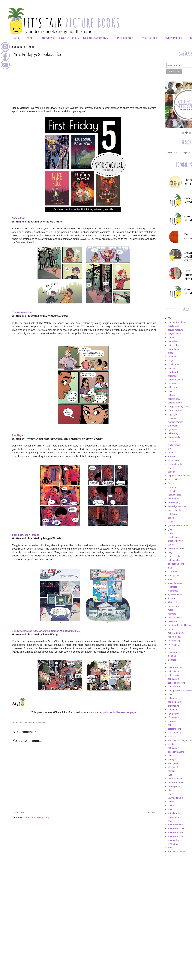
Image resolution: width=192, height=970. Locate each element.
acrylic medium (175, 330)
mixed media (174, 636)
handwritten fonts (176, 548)
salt (169, 725)
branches (172, 356)
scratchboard (174, 729)
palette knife (174, 675)
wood (170, 847)
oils (169, 663)
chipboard (172, 387)
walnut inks (173, 817)
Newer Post (18, 812)
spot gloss (173, 763)
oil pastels (173, 659)
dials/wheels (174, 437)
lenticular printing (176, 583)
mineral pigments (176, 633)
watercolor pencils (177, 836)
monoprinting (174, 640)
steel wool (173, 767)
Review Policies (173, 38)
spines (171, 755)
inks (170, 567)
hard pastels (174, 556)
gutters (171, 544)
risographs (173, 721)
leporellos (172, 586)
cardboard (173, 372)
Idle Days (17, 435)
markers (172, 613)
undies (171, 794)
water (170, 821)
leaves (171, 579)
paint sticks (173, 671)
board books (174, 349)
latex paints (173, 575)
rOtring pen (173, 717)
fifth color (172, 491)
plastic (171, 694)
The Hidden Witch (22, 312)
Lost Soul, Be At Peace (25, 534)
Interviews (47, 38)
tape (170, 775)
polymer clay (174, 698)
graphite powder (175, 540)
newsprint (172, 652)
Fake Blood (18, 218)
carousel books (175, 379)
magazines (173, 606)
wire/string (173, 844)
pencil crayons (175, 686)
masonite (172, 621)
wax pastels (174, 840)
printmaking (173, 705)
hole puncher (174, 560)
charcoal (172, 383)
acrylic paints (174, 333)
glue (170, 529)
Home (16, 38)
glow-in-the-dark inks (178, 525)
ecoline (171, 456)
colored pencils (175, 402)
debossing (173, 433)
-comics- (41, 722)
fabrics (171, 483)
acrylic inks (173, 326)
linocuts (171, 598)
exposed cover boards (179, 475)
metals (171, 629)
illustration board (176, 563)
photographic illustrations (180, 690)
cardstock (173, 376)
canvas (171, 368)
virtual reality (174, 813)
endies (171, 468)
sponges (172, 759)
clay (170, 391)
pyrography (173, 713)
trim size (172, 790)
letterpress (173, 590)
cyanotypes (173, 429)
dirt (169, 448)
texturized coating (176, 782)
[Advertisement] (84, 81)
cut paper (172, 425)
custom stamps (175, 422)
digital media (174, 445)
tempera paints (175, 778)
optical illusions (175, 667)
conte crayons (175, 410)
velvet (171, 805)
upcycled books (175, 798)
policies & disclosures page (119, 712)
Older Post (150, 812)
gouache (172, 533)
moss (170, 648)
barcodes (172, 341)
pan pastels (173, 679)
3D (169, 318)
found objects (174, 510)
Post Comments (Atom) (37, 817)
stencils (171, 771)
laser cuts (172, 571)
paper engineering (176, 682)
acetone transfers (176, 322)
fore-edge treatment (177, 506)
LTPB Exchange (123, 38)
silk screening (174, 732)
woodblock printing (177, 851)
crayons (172, 418)
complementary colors (179, 406)
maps (170, 610)
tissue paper (174, 786)
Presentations (148, 38)
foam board (173, 498)
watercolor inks (175, 824)
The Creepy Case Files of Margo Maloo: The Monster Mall (46, 631)
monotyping (173, 644)
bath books (173, 345)
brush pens (173, 364)
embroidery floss (176, 464)
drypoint (172, 452)
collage (171, 395)
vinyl (170, 809)
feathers (172, 487)
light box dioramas (177, 594)
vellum (171, 801)
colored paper (174, 399)
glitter (170, 521)
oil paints (172, 656)
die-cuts (172, 441)
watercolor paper (176, 832)
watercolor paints (176, 828)
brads (170, 353)
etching (171, 471)
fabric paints (174, 479)
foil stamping (174, 502)
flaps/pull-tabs (174, 494)
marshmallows (175, 617)
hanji (170, 552)
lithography (173, 602)
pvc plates (173, 709)
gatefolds (172, 514)
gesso (171, 517)
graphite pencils (175, 537)
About (30, 38)
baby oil (171, 337)
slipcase (172, 736)
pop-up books (174, 702)
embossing (173, 460)
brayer (171, 360)
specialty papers (176, 752)
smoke (171, 744)
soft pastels (173, 748)
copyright (172, 414)
